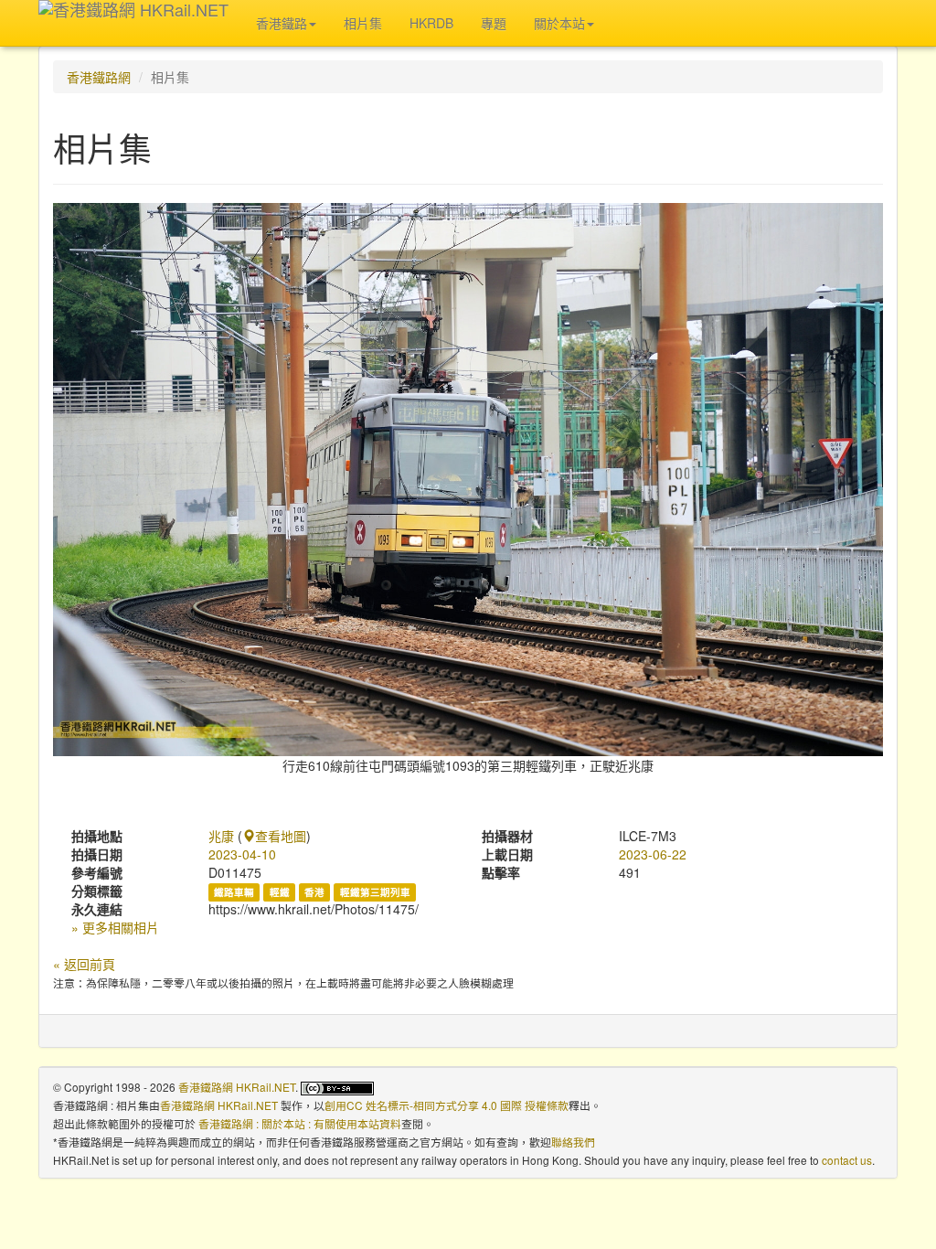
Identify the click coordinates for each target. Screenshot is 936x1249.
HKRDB (431, 23)
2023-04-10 (242, 854)
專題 (493, 23)
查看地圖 (280, 836)
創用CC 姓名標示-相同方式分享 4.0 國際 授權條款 (446, 1105)
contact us (847, 1160)
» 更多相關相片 (115, 927)
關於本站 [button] (559, 23)
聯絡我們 (573, 1141)
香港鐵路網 (99, 77)
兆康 (221, 836)
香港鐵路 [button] (281, 23)
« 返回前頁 (84, 964)
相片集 (363, 23)
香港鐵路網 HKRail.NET (236, 1086)
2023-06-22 (652, 854)
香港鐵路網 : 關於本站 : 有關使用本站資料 (299, 1123)
